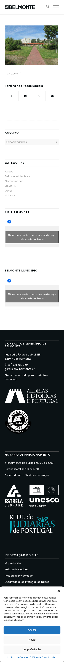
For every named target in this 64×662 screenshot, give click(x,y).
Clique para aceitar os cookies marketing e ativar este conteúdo (32, 237)
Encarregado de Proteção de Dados (27, 582)
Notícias (10, 195)
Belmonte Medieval (17, 176)
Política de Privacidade (42, 657)
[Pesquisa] (45, 7)
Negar (32, 639)
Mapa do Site (13, 563)
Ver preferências (32, 649)
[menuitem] (45, 7)
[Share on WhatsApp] (39, 96)
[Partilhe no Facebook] (11, 96)
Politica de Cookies (16, 569)
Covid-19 (10, 186)
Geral (8, 190)
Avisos (9, 171)
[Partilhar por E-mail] (52, 96)
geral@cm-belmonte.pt (20, 369)
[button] (58, 591)
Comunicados (14, 181)
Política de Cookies (17, 657)
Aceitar (32, 629)
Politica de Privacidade (19, 575)
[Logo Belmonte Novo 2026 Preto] (26, 7)
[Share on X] (25, 96)
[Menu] (54, 7)
